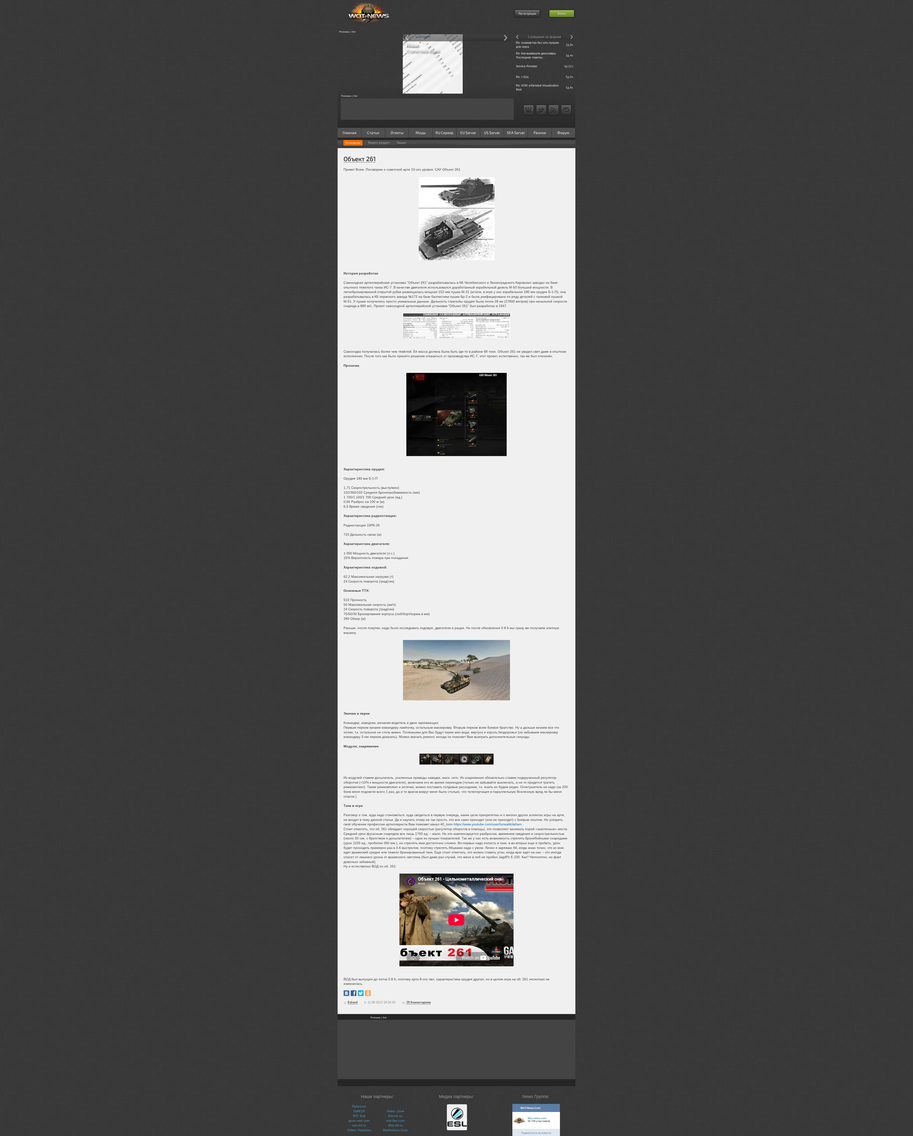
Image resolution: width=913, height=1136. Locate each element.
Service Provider (526, 66)
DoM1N (359, 1111)
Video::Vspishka (359, 1130)
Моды (421, 132)
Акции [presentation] (401, 142)
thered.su (395, 1116)
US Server (492, 132)
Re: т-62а (522, 77)
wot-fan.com (395, 1120)
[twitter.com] (361, 993)
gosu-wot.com (359, 1120)
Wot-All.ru (395, 1125)
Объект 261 (360, 158)
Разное (540, 132)
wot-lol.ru (359, 1125)
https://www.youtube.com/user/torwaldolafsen (488, 824)
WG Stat (359, 1116)
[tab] (353, 143)
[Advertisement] (368, 64)
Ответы (397, 132)
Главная (349, 132)
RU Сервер (444, 132)
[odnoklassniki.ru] (368, 993)
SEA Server (516, 132)
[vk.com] (346, 993)
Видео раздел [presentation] (379, 142)
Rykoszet (359, 1106)
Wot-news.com (537, 1118)
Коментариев (418, 1002)
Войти (562, 13)
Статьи (373, 132)
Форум (563, 132)
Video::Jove (395, 1111)
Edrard (353, 1002)
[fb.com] (353, 993)
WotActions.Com (395, 1130)
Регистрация (527, 13)
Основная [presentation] (353, 143)
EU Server (468, 132)
